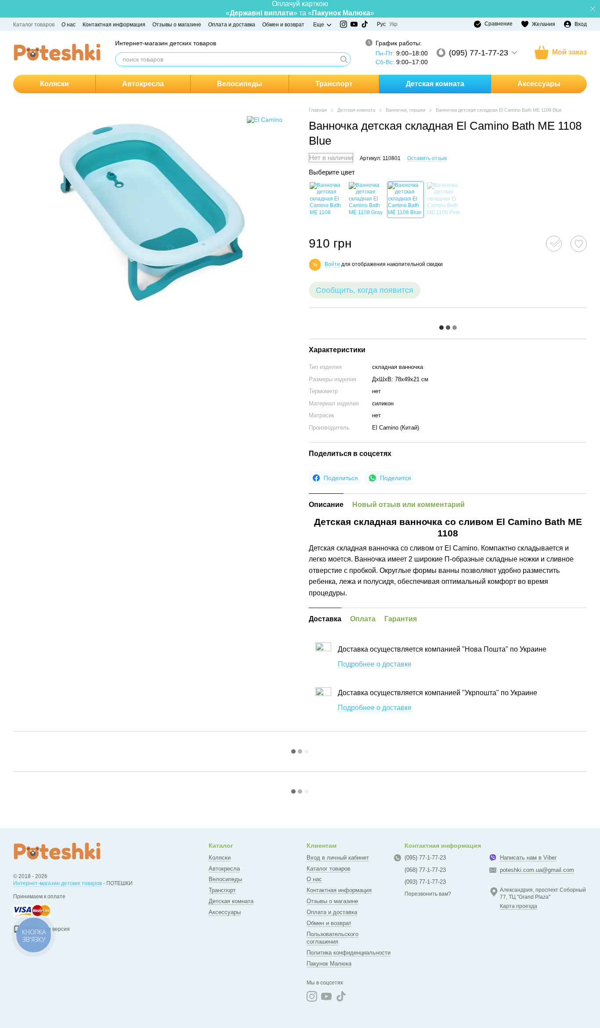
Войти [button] (332, 264)
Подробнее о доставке (375, 664)
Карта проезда (518, 906)
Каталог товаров (33, 25)
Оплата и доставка (231, 25)
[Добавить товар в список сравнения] (554, 244)
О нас (68, 25)
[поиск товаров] (344, 59)
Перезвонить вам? (428, 894)
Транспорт (334, 83)
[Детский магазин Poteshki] (57, 852)
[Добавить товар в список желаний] (579, 244)
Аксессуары (538, 83)
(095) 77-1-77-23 (478, 53)
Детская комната (435, 83)
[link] (335, 478)
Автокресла (143, 83)
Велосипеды (239, 83)
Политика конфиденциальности (348, 952)
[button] (593, 8)
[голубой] (405, 199)
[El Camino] (265, 119)
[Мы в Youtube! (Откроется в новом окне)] (354, 24)
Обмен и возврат (283, 25)
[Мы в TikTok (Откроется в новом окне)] (364, 24)
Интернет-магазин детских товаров (57, 883)
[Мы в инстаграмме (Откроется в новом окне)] (343, 24)
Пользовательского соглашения (332, 938)
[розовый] (444, 199)
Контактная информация (114, 25)
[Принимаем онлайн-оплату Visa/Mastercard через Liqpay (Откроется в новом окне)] (32, 911)
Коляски (54, 83)
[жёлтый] (327, 199)
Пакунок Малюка (329, 963)
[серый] (366, 199)
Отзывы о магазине (176, 25)
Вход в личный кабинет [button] (338, 857)
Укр (393, 24)
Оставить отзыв (427, 158)
